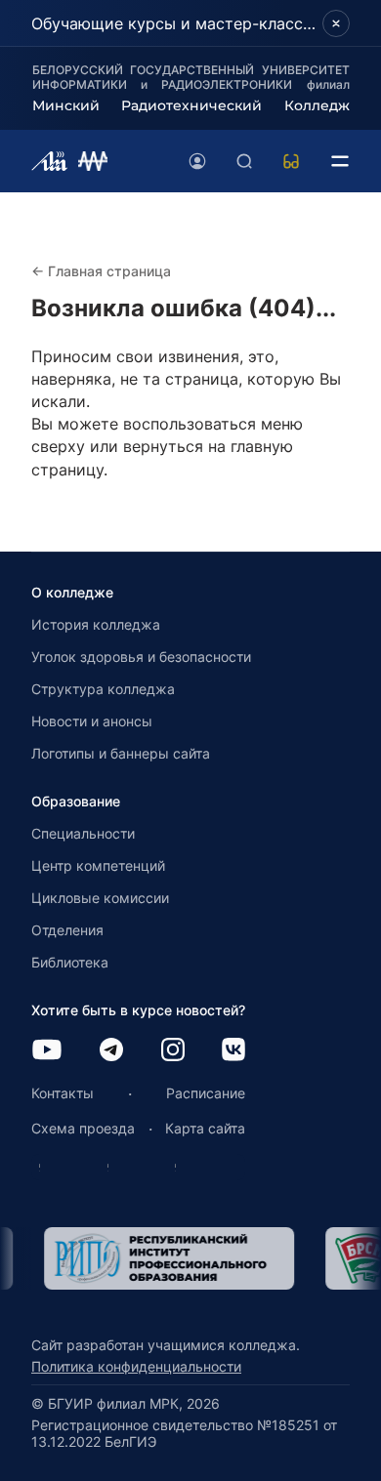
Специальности (83, 833)
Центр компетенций (98, 865)
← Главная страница (101, 271)
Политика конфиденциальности (136, 1366)
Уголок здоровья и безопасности (141, 656)
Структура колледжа (103, 688)
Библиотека (69, 962)
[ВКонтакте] (233, 1051)
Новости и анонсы (91, 721)
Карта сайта (205, 1128)
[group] (159, 1258)
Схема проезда (83, 1128)
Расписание (205, 1093)
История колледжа (95, 624)
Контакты (62, 1093)
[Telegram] (111, 1051)
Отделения (67, 930)
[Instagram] (173, 1051)
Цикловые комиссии (100, 897)
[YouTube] (47, 1051)
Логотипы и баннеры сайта (120, 753)
